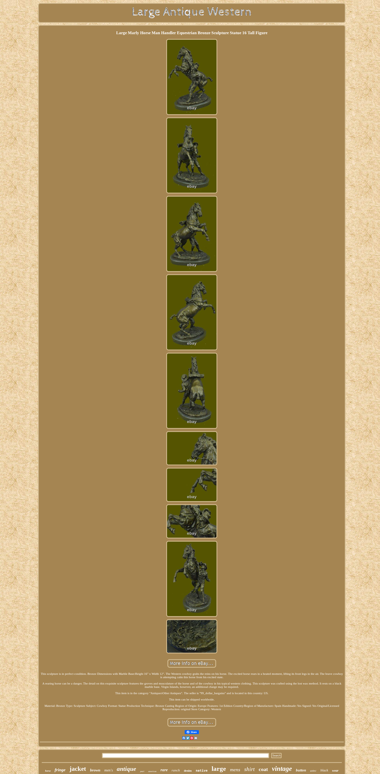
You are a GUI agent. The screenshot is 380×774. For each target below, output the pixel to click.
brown (95, 770)
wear (335, 770)
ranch (176, 770)
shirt (249, 769)
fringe (60, 769)
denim (188, 770)
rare (164, 769)
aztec (313, 770)
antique (126, 768)
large (219, 768)
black (324, 770)
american (152, 771)
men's (108, 770)
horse (48, 770)
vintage (282, 768)
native (202, 770)
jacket (77, 768)
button (301, 770)
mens (235, 769)
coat (263, 769)
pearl (142, 771)
